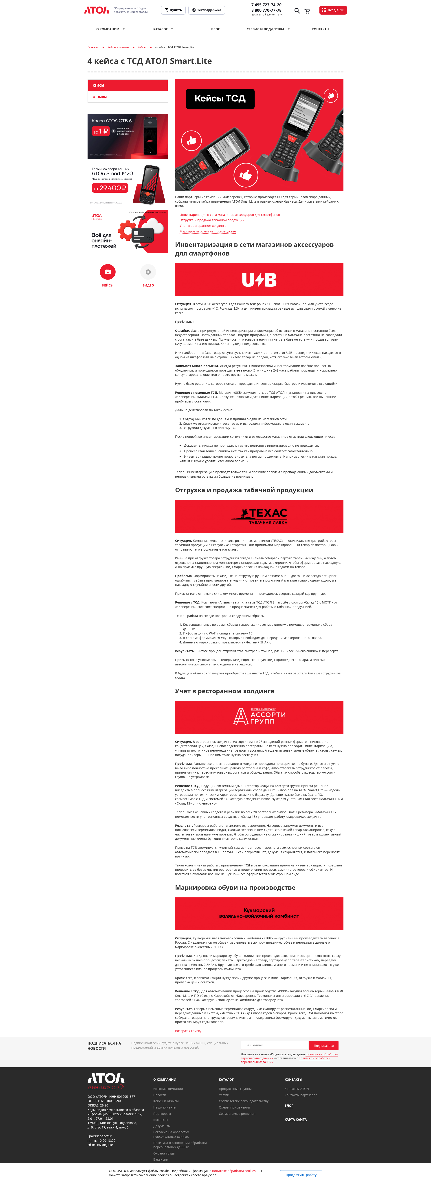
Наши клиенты (164, 1107)
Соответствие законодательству (243, 1101)
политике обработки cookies (234, 1171)
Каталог (160, 29)
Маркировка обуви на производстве (208, 231)
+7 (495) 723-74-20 (102, 1087)
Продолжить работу (301, 1175)
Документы (162, 1126)
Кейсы (98, 85)
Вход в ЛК (336, 10)
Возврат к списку (188, 1031)
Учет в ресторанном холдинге (203, 225)
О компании (107, 29)
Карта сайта (296, 1119)
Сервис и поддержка (265, 29)
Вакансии (160, 1159)
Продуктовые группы (235, 1089)
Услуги (224, 1095)
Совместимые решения (237, 1113)
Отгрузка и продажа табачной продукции (212, 220)
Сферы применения (234, 1107)
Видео (148, 285)
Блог (215, 29)
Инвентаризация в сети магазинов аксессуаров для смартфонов (230, 214)
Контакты (320, 29)
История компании (168, 1089)
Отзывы (100, 97)
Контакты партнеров (301, 1095)
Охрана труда (164, 1153)
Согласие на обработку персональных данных (171, 1134)
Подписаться (324, 1045)
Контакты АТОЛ (297, 1089)
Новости (159, 1095)
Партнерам (162, 1113)
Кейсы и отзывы (166, 1101)
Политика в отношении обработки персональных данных (180, 1145)
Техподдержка (209, 10)
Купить (176, 10)
